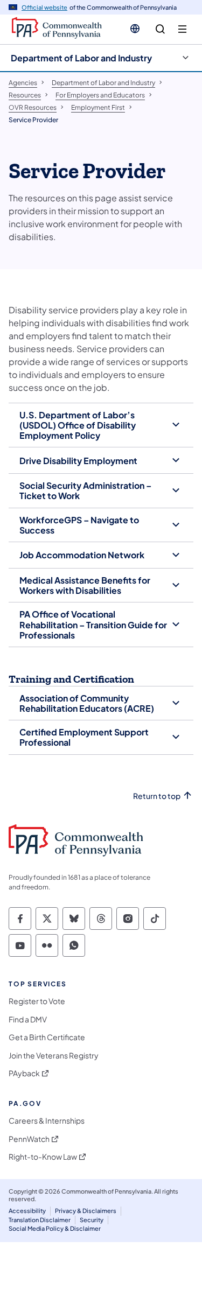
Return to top (156, 796)
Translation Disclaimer (40, 1219)
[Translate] (135, 28)
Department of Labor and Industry (81, 58)
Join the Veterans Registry (54, 1055)
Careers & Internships (47, 1120)
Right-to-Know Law (43, 1156)
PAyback (24, 1073)
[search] (160, 29)
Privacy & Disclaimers (85, 1210)
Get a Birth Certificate (47, 1037)
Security (91, 1219)
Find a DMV (28, 1019)
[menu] (182, 29)
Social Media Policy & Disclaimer (55, 1228)
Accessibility (27, 1210)
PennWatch (29, 1139)
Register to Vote (37, 1001)
